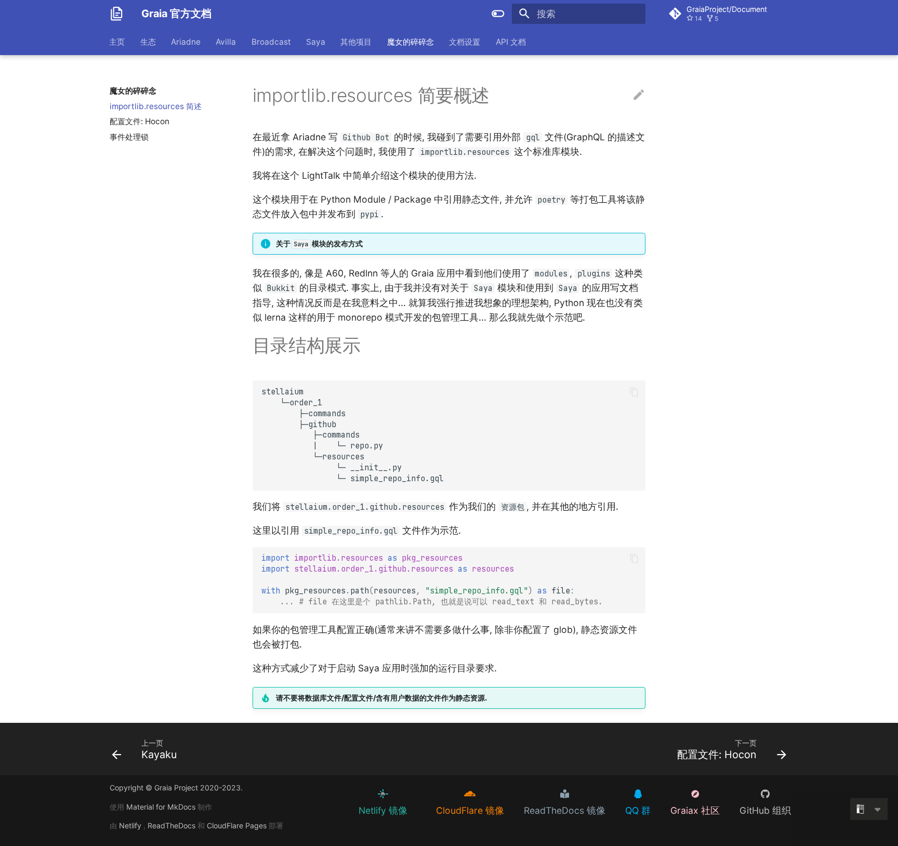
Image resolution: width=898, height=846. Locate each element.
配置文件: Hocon (139, 121)
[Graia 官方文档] (116, 13)
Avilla (226, 41)
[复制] (634, 392)
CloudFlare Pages (238, 825)
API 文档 (511, 41)
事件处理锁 (129, 137)
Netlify (131, 825)
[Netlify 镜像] (374, 793)
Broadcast (271, 41)
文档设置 (465, 41)
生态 (148, 41)
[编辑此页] (638, 95)
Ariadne (186, 41)
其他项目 (356, 41)
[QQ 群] (629, 793)
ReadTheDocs (172, 825)
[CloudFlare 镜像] (461, 793)
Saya (315, 41)
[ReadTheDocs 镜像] (556, 793)
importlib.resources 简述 (156, 106)
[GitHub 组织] (756, 793)
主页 (117, 41)
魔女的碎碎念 (410, 41)
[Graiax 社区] (686, 793)
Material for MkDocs (161, 806)
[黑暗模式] (498, 13)
